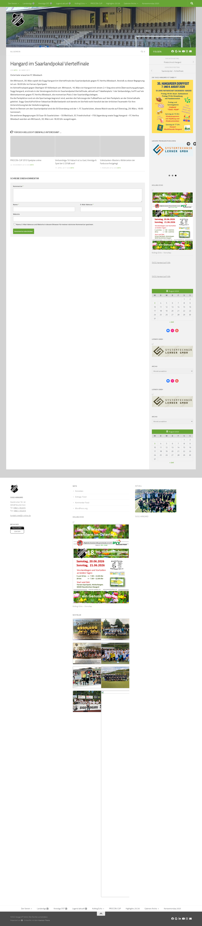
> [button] (188, 144)
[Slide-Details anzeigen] (172, 158)
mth (15, 70)
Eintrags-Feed (80, 496)
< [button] (195, 144)
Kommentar (18, 186)
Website (16, 214)
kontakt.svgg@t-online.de (20, 515)
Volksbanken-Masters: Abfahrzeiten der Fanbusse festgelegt (117, 162)
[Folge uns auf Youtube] (183, 51)
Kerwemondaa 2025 (150, 3)
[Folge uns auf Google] (176, 51)
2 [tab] (172, 175)
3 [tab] (175, 175)
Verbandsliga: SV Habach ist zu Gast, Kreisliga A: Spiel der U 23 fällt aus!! (76, 162)
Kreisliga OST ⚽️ (45, 3)
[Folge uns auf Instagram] (187, 51)
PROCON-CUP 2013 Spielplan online (25, 160)
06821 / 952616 (20, 510)
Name (16, 204)
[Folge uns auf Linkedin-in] (180, 51)
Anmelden (79, 491)
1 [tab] (169, 175)
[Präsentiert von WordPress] (22, 920)
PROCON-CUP (96, 3)
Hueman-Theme (44, 920)
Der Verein (12, 3)
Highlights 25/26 (113, 3)
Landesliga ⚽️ (29, 3)
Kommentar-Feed (82, 502)
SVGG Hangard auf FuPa (161, 262)
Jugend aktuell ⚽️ (63, 3)
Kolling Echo (80, 3)
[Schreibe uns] (190, 51)
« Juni (171, 322)
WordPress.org (81, 508)
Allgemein (15, 51)
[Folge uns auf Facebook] (172, 51)
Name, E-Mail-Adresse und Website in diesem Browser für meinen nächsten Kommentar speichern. (54, 224)
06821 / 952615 (19, 507)
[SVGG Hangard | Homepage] (17, 19)
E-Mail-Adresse (86, 204)
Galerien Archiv (130, 3)
